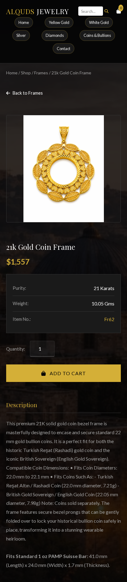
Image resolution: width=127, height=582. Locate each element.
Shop (26, 72)
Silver (21, 35)
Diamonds (55, 35)
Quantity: (15, 349)
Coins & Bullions (97, 35)
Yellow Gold (59, 22)
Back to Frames (28, 93)
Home (23, 22)
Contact (63, 48)
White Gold (99, 22)
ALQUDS (37, 11)
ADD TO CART (67, 373)
